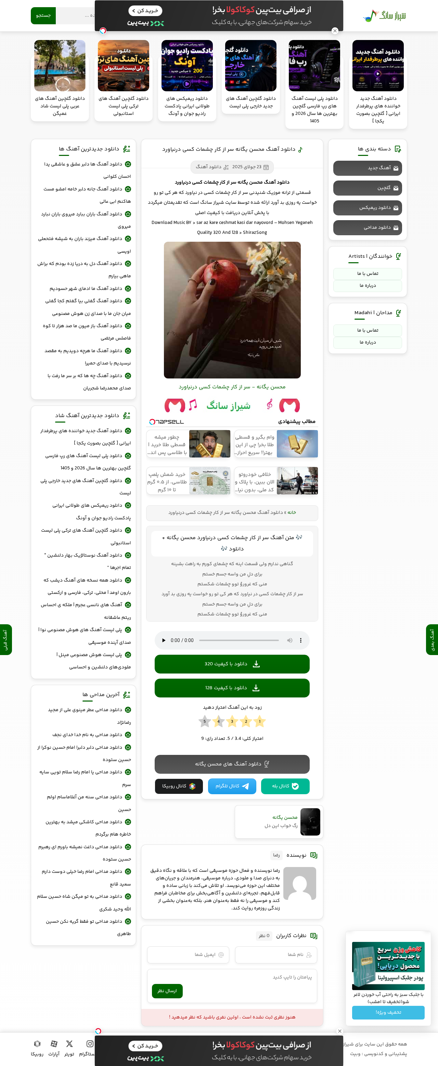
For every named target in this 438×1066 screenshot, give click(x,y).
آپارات (54, 1054)
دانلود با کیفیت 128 (226, 688)
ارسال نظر (167, 991)
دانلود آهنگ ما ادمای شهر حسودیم (86, 289)
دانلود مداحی (377, 227)
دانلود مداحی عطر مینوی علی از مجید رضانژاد (89, 716)
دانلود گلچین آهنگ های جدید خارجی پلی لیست (85, 487)
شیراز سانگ (384, 15)
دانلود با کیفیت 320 (226, 664)
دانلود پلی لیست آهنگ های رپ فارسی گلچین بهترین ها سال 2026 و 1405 (88, 462)
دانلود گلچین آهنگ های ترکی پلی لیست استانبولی (86, 537)
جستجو (43, 15)
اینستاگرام (90, 1054)
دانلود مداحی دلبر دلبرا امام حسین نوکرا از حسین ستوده (84, 754)
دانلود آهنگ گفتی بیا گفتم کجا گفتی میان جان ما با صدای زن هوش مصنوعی (88, 307)
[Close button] (339, 1031)
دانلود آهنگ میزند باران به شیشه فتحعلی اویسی (84, 245)
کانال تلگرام (228, 786)
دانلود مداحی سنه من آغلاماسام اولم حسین (89, 803)
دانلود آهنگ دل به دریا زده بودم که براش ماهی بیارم (84, 270)
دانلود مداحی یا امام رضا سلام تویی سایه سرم (85, 778)
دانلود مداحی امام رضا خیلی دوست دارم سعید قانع (86, 878)
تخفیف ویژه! (388, 1012)
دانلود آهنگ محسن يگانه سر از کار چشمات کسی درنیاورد (229, 149)
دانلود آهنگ (208, 167)
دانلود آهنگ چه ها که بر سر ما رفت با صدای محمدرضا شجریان (89, 382)
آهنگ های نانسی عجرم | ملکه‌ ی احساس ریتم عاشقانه (86, 611)
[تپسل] (98, 1031)
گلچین (384, 188)
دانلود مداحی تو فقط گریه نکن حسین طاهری (88, 928)
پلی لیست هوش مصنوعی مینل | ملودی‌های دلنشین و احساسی (93, 661)
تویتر (69, 1054)
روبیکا (37, 1054)
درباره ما (368, 286)
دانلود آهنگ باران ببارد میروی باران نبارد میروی (86, 220)
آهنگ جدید (379, 168)
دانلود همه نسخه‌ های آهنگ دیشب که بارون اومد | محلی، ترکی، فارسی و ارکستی (87, 587)
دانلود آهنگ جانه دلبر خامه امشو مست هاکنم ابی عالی (87, 195)
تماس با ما (367, 274)
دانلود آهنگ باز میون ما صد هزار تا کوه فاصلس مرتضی (87, 332)
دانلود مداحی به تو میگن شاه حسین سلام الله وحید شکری (84, 903)
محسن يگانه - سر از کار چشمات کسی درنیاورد (232, 387)
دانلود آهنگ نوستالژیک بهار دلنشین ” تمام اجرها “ (87, 562)
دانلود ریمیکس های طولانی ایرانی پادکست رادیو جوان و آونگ (91, 512)
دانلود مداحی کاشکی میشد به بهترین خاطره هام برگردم (88, 828)
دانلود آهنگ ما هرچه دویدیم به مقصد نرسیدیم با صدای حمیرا (87, 357)
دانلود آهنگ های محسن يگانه (228, 764)
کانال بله (280, 786)
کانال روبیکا (174, 786)
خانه (291, 513)
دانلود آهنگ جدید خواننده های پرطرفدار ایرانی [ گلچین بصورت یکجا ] (85, 437)
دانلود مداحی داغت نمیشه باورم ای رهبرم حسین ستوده (84, 853)
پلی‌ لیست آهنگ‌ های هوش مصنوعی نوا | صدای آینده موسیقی (84, 636)
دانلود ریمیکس (375, 208)
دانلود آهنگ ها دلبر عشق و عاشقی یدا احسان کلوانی (87, 171)
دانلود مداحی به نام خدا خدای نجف (87, 735)
